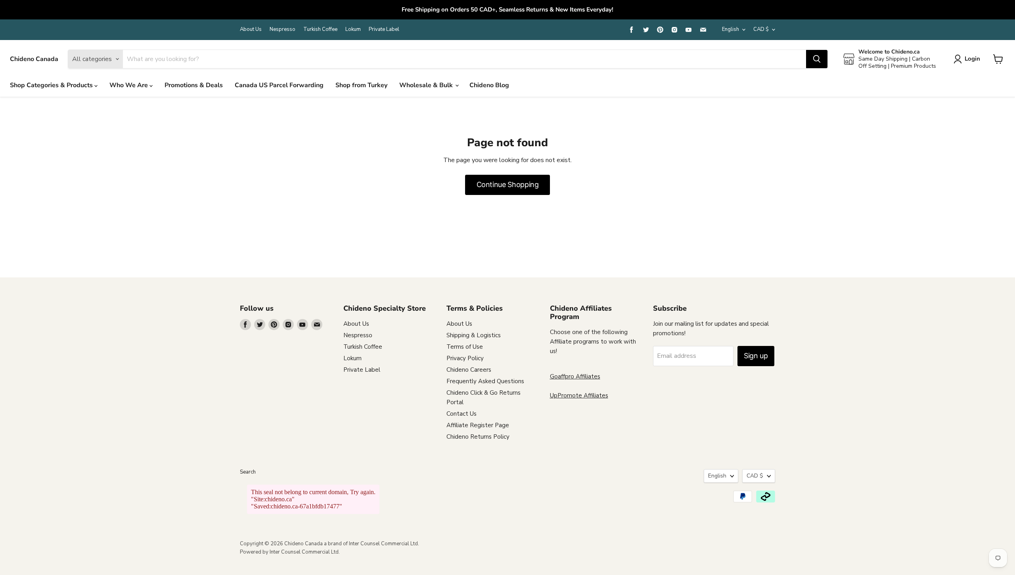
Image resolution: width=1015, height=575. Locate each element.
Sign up (756, 355)
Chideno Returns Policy (477, 437)
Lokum (353, 29)
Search (248, 472)
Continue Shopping (508, 184)
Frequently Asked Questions (485, 381)
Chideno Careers (468, 370)
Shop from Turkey (361, 85)
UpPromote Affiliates (579, 395)
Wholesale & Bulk (426, 85)
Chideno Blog (489, 85)
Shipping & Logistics (473, 335)
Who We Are (129, 85)
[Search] (816, 59)
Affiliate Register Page (477, 425)
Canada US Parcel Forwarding (279, 85)
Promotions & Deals (194, 85)
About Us (251, 29)
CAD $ (761, 29)
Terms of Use (464, 347)
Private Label (384, 29)
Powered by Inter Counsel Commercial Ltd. (290, 552)
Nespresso (282, 29)
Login (972, 59)
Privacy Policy (465, 358)
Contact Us (461, 414)
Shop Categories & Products (52, 85)
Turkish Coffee (320, 29)
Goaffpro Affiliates (575, 376)
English (730, 29)
